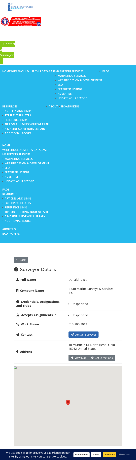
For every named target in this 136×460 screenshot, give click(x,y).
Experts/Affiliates (18, 115)
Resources (9, 106)
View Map (80, 358)
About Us (55, 106)
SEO (60, 85)
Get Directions (103, 358)
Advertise (65, 94)
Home (6, 71)
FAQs (105, 71)
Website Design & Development (80, 80)
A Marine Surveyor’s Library (25, 129)
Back (22, 260)
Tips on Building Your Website (27, 124)
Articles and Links (18, 111)
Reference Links (16, 120)
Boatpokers (70, 106)
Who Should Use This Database (32, 71)
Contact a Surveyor (7, 49)
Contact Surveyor (85, 334)
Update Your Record (72, 98)
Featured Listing (70, 89)
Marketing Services (69, 71)
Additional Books (18, 133)
